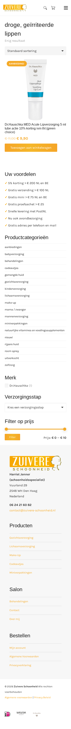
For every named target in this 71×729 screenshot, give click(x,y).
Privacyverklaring (20, 665)
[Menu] (65, 8)
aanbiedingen (13, 247)
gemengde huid (14, 275)
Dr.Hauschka (18, 385)
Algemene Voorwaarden (24, 656)
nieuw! (9, 337)
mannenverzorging (16, 316)
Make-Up (15, 555)
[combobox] (35, 407)
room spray (12, 351)
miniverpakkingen (16, 323)
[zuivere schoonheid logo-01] (15, 8)
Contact (14, 610)
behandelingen (14, 261)
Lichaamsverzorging (22, 546)
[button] (45, 8)
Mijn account (17, 647)
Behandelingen (18, 601)
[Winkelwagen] (53, 8)
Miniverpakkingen (20, 572)
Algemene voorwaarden (18, 697)
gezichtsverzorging (16, 281)
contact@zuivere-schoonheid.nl (32, 510)
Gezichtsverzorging (21, 537)
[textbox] (25, 407)
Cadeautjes (16, 564)
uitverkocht (12, 358)
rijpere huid (12, 344)
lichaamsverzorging (17, 295)
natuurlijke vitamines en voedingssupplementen (34, 330)
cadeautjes (11, 268)
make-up (10, 302)
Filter (12, 437)
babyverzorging (14, 254)
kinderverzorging (15, 288)
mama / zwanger (15, 309)
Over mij (14, 619)
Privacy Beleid (42, 697)
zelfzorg (10, 365)
